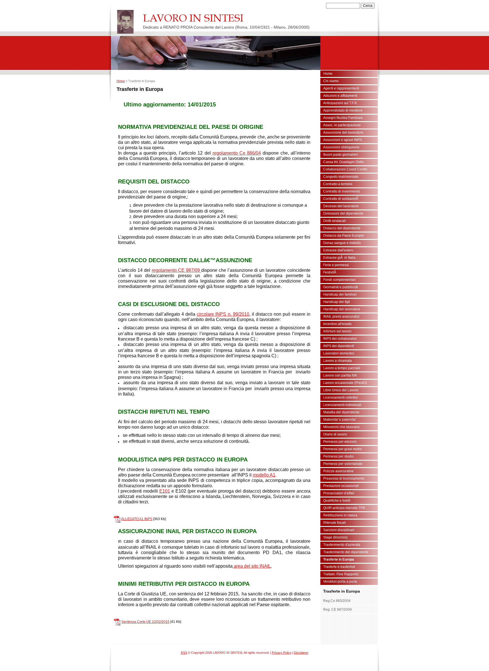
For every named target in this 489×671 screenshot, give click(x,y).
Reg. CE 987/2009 (337, 610)
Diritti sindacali (334, 221)
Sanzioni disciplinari (338, 530)
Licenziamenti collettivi (340, 397)
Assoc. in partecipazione (342, 125)
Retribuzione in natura (340, 515)
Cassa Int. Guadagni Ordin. (344, 162)
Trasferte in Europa (338, 559)
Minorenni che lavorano (341, 427)
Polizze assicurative (338, 471)
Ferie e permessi (336, 265)
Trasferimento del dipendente (345, 552)
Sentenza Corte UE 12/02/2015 (145, 622)
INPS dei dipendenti (338, 346)
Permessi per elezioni (340, 442)
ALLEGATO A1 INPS (136, 519)
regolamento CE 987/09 (176, 270)
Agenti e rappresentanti (341, 88)
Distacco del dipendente (342, 228)
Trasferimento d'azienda (341, 545)
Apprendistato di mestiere (343, 110)
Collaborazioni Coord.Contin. (345, 169)
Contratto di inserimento (341, 191)
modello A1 (264, 475)
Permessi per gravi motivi (342, 449)
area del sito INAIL (252, 566)
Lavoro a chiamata (337, 361)
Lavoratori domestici (338, 353)
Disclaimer (301, 652)
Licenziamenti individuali (342, 405)
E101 (164, 491)
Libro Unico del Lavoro (340, 390)
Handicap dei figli (336, 302)
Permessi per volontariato (343, 464)
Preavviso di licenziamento (343, 478)
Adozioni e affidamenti (340, 96)
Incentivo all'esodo (337, 324)
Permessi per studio (338, 456)
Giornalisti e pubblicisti (340, 287)
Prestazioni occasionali (341, 486)
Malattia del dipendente (341, 412)
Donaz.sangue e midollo (342, 243)
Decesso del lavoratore (341, 206)
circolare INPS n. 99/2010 (223, 314)
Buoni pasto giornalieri (340, 155)
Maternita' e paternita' (339, 420)
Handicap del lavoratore (341, 309)
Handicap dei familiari (340, 294)
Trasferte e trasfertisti (339, 567)
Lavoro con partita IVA (340, 375)
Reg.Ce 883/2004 (337, 601)
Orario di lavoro (335, 434)
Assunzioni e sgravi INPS (342, 140)
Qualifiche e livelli (336, 501)
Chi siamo (331, 81)
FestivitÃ (330, 272)
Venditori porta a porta (340, 582)
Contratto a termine (338, 184)
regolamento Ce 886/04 (237, 153)
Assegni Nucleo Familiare (343, 118)
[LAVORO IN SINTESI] (125, 22)
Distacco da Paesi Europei (343, 236)
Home (121, 81)
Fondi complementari (339, 280)
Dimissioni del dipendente (343, 213)
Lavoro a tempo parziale (342, 368)
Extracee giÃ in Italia (339, 258)
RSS (184, 652)
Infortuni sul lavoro (337, 331)
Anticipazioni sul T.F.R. (340, 103)
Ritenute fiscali (334, 523)
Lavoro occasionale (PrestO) (345, 383)
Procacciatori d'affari (338, 493)
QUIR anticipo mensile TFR (344, 508)
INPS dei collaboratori (340, 339)
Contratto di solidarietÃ (341, 199)
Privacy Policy (281, 652)
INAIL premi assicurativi (341, 317)
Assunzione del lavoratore (343, 132)
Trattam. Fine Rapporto (341, 574)
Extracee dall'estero (338, 250)
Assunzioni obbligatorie (341, 147)
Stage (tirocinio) (335, 537)
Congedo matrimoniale (341, 177)
